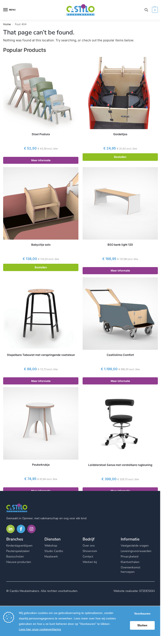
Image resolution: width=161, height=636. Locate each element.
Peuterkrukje (41, 464)
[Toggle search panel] (146, 10)
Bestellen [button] (120, 157)
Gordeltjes (120, 134)
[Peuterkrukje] (40, 423)
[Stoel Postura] (40, 93)
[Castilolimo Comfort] (120, 313)
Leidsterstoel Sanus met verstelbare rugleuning (120, 465)
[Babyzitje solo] (40, 203)
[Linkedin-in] (10, 529)
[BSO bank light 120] (120, 203)
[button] (154, 10)
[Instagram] (31, 529)
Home (7, 24)
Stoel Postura (41, 134)
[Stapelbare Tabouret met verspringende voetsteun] (40, 313)
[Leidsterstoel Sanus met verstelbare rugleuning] (120, 423)
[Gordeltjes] (120, 93)
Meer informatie (41, 160)
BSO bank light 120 (120, 244)
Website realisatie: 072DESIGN (134, 591)
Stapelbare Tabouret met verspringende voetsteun (41, 355)
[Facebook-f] (21, 529)
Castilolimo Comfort (120, 355)
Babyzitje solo (41, 244)
